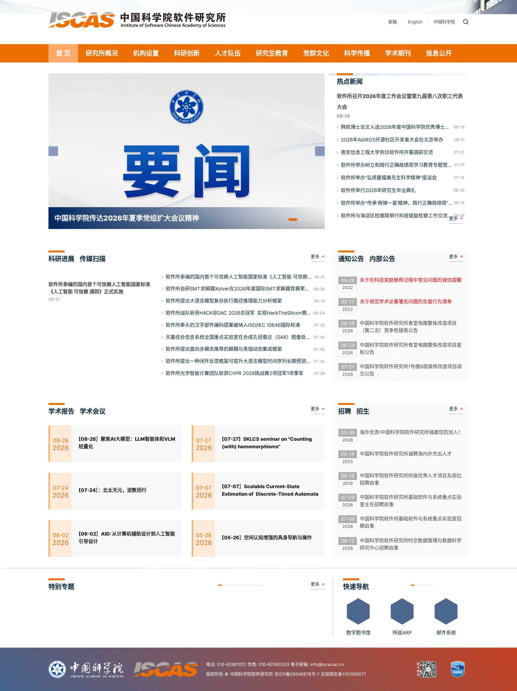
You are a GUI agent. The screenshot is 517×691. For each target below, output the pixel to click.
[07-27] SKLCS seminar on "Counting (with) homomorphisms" (267, 443)
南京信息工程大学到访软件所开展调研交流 (387, 152)
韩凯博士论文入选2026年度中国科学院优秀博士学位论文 (395, 127)
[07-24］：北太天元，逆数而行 (112, 490)
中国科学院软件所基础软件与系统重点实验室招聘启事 (411, 522)
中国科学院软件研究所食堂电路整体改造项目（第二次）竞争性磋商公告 (408, 326)
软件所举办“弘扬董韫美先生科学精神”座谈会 (389, 177)
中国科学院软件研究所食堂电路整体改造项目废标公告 (411, 348)
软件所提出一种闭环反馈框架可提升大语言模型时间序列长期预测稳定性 (238, 361)
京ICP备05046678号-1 (296, 674)
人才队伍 (228, 53)
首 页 (63, 53)
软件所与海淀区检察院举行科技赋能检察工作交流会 (394, 216)
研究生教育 (272, 53)
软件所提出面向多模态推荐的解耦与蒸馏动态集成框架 (224, 349)
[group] (186, 151)
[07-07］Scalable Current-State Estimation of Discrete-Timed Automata (270, 490)
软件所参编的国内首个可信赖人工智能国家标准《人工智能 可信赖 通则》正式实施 (237, 277)
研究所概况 (102, 53)
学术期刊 (398, 53)
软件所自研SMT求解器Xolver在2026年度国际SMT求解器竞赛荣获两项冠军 (238, 289)
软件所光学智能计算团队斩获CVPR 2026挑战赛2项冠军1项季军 (234, 373)
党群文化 (316, 53)
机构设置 (146, 53)
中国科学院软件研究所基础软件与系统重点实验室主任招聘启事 (411, 500)
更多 (453, 218)
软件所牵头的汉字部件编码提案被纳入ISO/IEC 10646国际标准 (233, 325)
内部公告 (382, 259)
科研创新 (187, 53)
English (415, 22)
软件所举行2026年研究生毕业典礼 (378, 190)
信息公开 (439, 53)
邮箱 (392, 22)
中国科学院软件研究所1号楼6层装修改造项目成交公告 (411, 370)
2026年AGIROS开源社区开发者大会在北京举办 (392, 140)
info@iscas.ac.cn (327, 664)
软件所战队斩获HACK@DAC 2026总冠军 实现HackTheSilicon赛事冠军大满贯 (236, 313)
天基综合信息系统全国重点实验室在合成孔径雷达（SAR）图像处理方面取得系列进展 (238, 337)
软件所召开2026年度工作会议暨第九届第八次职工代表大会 (400, 101)
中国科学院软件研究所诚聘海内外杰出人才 (406, 454)
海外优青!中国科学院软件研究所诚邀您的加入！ (411, 432)
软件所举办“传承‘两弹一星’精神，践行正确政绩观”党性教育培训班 (394, 203)
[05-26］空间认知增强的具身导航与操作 (267, 537)
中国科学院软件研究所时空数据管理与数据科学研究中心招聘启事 (411, 544)
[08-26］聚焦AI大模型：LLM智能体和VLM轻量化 (127, 443)
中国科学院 (444, 22)
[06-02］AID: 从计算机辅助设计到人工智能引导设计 (127, 537)
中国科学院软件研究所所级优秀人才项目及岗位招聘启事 (411, 479)
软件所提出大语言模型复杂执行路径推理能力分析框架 (224, 301)
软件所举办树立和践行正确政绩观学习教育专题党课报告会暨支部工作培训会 (396, 165)
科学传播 (357, 53)
